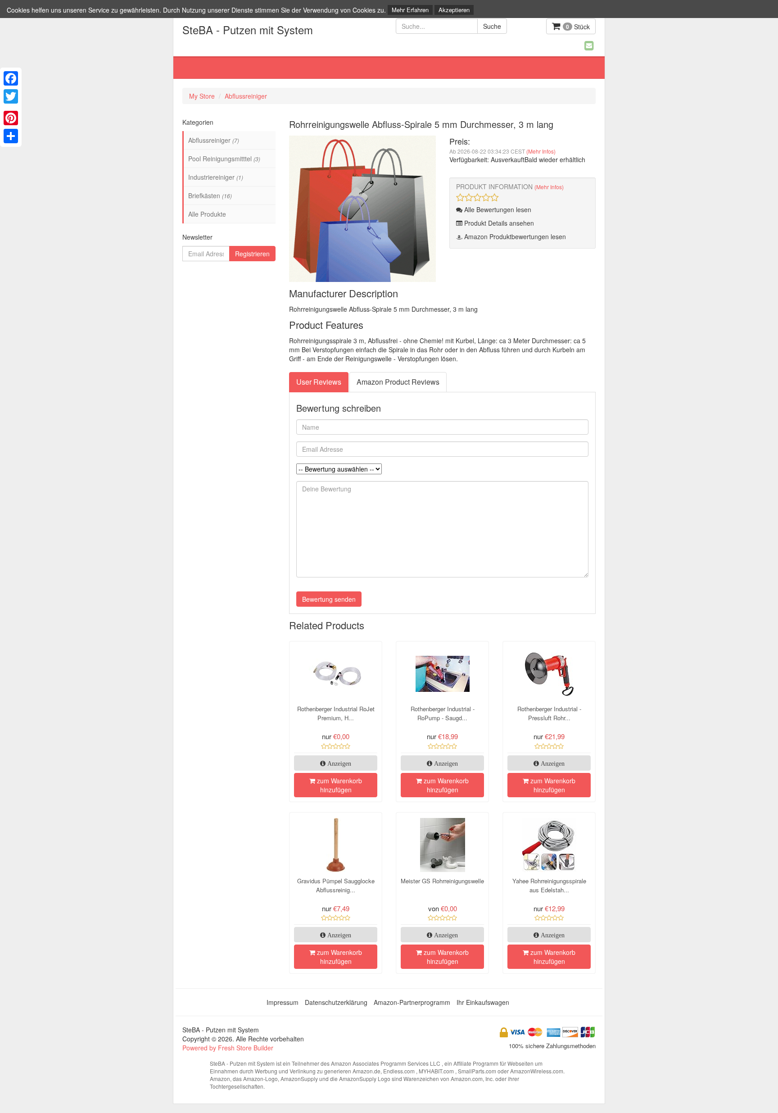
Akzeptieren (454, 9)
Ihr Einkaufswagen (483, 1002)
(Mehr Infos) (541, 151)
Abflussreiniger (246, 95)
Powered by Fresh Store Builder (227, 1047)
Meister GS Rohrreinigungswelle (442, 881)
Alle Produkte (207, 213)
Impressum (283, 1002)
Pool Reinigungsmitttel (224, 158)
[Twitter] (11, 96)
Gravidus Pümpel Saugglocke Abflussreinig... (336, 885)
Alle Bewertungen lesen (496, 209)
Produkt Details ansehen (498, 222)
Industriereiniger (215, 177)
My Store (202, 95)
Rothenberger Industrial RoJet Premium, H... (336, 713)
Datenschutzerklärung (336, 1002)
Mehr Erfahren (410, 9)
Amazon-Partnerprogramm (412, 1002)
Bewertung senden (329, 599)
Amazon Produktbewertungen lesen (514, 236)
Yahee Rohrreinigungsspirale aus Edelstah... (549, 885)
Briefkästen (210, 195)
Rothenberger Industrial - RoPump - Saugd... (443, 713)
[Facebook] (11, 78)
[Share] (11, 136)
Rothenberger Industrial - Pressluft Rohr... (549, 713)
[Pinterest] (11, 118)
